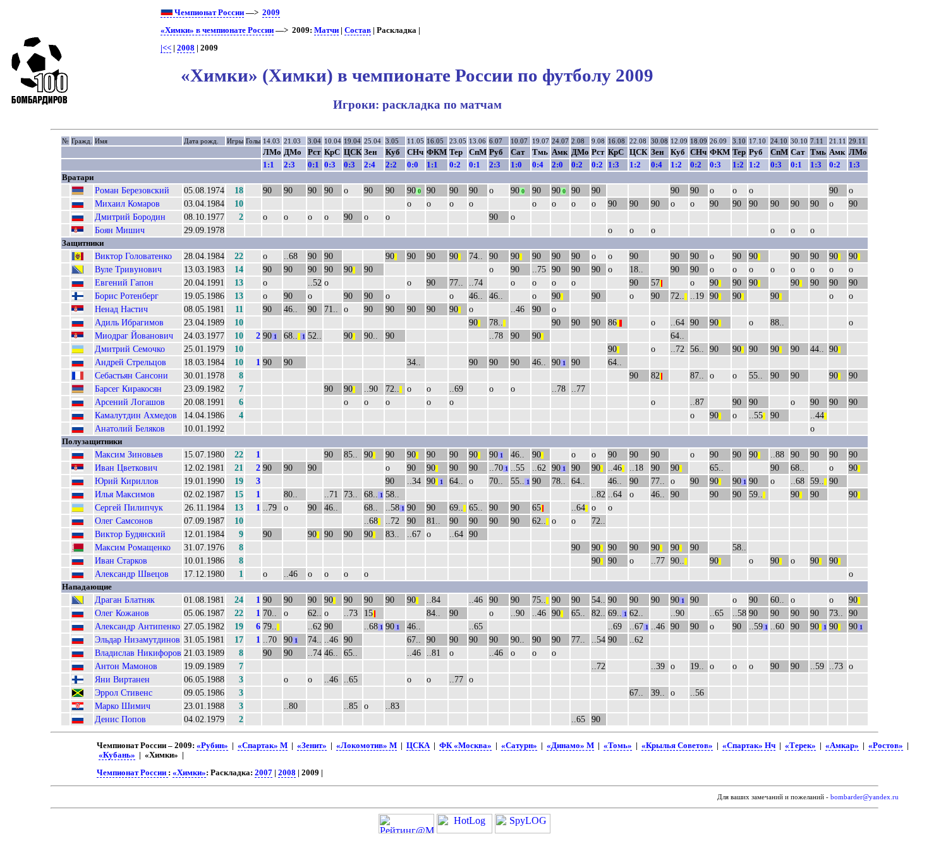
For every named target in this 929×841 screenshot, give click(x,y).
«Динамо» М (570, 745)
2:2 (391, 164)
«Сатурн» (519, 745)
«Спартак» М (263, 745)
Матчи (326, 30)
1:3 (613, 164)
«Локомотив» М (366, 745)
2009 (271, 12)
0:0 (412, 164)
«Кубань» (117, 755)
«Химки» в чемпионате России (217, 30)
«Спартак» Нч (748, 745)
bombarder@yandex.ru (864, 797)
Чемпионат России (208, 12)
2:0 (557, 164)
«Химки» (189, 772)
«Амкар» (842, 745)
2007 (263, 772)
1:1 (268, 164)
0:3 (330, 164)
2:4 (369, 164)
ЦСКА (418, 745)
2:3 (289, 164)
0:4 (537, 164)
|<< (166, 48)
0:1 (313, 164)
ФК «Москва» (465, 745)
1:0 (516, 164)
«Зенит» (312, 745)
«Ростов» (885, 745)
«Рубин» (212, 745)
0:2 (455, 164)
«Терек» (800, 745)
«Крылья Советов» (677, 745)
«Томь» (618, 745)
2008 (186, 48)
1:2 (635, 164)
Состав (357, 30)
